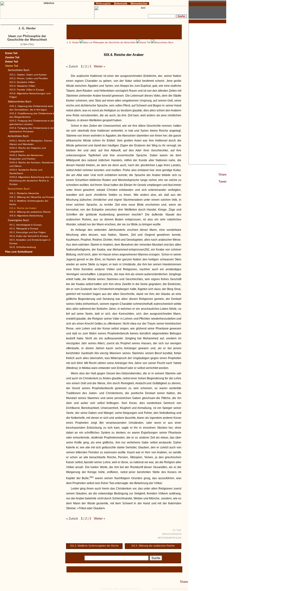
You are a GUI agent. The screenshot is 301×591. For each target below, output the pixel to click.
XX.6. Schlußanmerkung (22, 247)
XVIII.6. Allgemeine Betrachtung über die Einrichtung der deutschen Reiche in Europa (31, 180)
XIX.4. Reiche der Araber (22, 208)
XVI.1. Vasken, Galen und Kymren (28, 74)
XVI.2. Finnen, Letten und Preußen (28, 78)
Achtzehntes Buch (18, 136)
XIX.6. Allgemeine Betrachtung (26, 215)
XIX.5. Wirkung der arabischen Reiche (153, 545)
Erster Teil (11, 53)
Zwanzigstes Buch (18, 220)
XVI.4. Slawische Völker (22, 86)
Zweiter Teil (12, 57)
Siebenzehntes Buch (19, 101)
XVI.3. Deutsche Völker (22, 82)
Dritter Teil (11, 61)
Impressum (14, 21)
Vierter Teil (145, 42)
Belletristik (120, 3)
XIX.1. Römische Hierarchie (24, 193)
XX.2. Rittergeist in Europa (23, 228)
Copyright (26, 21)
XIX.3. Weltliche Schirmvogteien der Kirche (94, 545)
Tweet (222, 181)
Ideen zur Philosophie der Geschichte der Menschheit (109, 42)
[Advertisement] (207, 93)
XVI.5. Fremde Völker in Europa (26, 89)
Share (222, 174)
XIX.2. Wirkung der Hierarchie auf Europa (31, 197)
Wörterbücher (139, 3)
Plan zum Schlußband (18, 251)
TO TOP (176, 530)
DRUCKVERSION (171, 534)
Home (4, 21)
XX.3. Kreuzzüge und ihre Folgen (27, 232)
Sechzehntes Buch (18, 70)
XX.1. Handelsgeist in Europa (25, 224)
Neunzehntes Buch (164, 42)
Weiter (98, 66)
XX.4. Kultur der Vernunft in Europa (28, 236)
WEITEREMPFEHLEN (169, 537)
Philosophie (103, 3)
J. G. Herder (73, 42)
